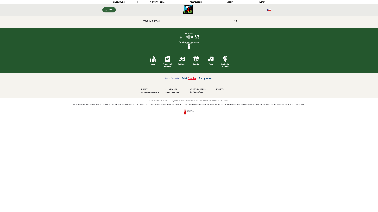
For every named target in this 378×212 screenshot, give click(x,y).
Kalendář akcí (119, 2)
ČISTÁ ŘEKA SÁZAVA (196, 92)
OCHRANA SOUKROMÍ (172, 92)
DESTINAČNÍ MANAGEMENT (150, 92)
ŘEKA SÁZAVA (219, 89)
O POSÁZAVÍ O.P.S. (171, 89)
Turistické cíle (196, 2)
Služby (230, 2)
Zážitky (261, 2)
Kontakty (144, 89)
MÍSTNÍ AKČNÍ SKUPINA (197, 89)
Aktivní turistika (157, 2)
